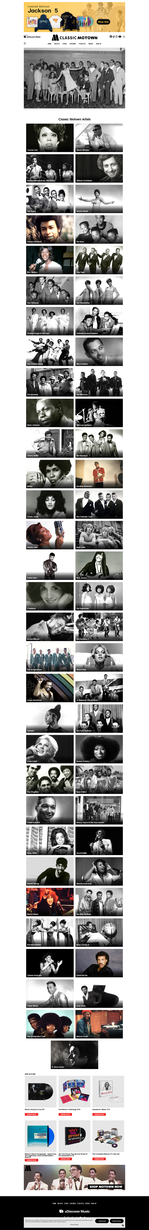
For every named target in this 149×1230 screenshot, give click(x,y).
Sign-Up (98, 44)
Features (73, 44)
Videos (90, 44)
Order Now (31, 1114)
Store (65, 44)
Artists (57, 44)
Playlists (82, 44)
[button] (41, 1096)
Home (49, 44)
